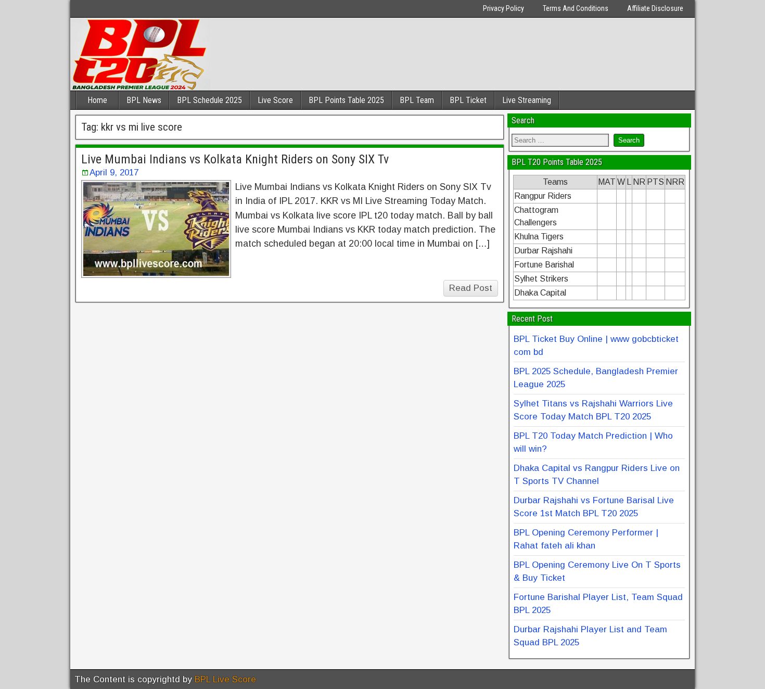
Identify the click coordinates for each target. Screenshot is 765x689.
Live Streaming (526, 100)
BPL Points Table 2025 (346, 100)
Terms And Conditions (575, 8)
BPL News (143, 100)
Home (97, 100)
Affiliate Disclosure (655, 8)
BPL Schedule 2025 (209, 100)
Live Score (275, 100)
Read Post (470, 288)
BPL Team (417, 100)
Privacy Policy (503, 8)
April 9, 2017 (114, 172)
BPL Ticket (468, 100)
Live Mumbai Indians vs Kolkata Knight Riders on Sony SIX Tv (235, 159)
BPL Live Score (225, 679)
